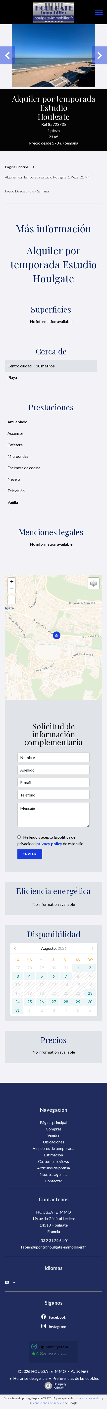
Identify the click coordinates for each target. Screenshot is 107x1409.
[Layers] (93, 583)
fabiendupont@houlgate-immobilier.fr (53, 1247)
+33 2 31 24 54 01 (53, 1240)
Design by (60, 1386)
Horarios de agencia (30, 1378)
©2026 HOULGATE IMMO (42, 1371)
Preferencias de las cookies (76, 1378)
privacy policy (49, 843)
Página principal (17, 167)
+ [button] (11, 581)
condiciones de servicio (48, 1403)
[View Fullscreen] (11, 600)
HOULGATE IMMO (53, 1212)
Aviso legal (80, 1371)
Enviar (30, 854)
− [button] (11, 589)
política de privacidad (87, 1398)
